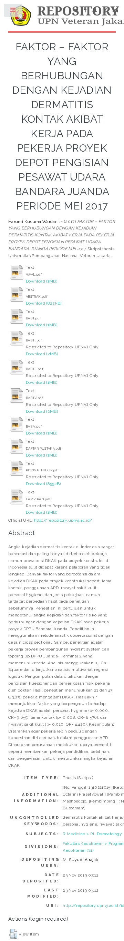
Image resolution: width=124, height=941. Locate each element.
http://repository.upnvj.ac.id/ (63, 520)
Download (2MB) (42, 353)
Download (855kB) (43, 483)
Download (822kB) (44, 303)
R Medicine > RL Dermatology (92, 833)
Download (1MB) (41, 281)
